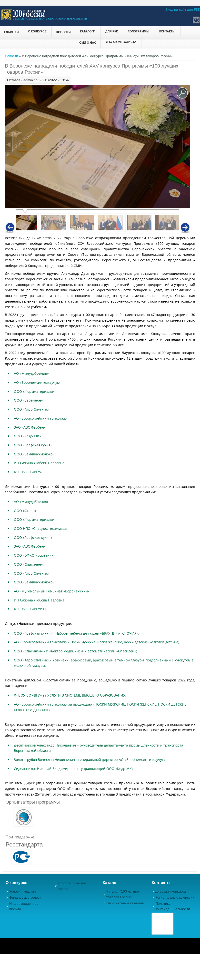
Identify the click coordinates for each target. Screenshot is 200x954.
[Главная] (44, 19)
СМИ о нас (87, 42)
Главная (11, 32)
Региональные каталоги (125, 903)
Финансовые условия (26, 897)
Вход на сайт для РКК (182, 9)
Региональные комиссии (174, 897)
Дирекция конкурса (170, 891)
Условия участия (22, 891)
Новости (63, 32)
